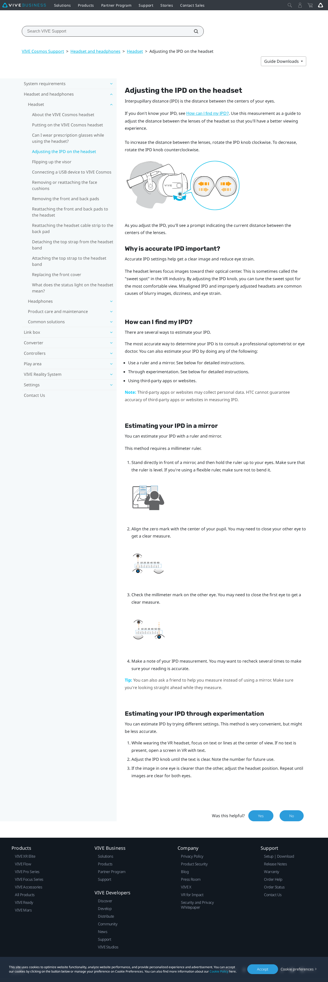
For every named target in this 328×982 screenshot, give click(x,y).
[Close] (290, 5)
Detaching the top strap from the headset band (72, 245)
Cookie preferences (297, 969)
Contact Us (34, 395)
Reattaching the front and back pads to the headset (70, 212)
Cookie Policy (219, 971)
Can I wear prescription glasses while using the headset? (68, 138)
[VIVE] (24, 5)
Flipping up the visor (51, 162)
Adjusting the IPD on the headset (64, 151)
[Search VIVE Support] (193, 31)
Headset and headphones (95, 51)
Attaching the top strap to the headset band (69, 261)
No (291, 815)
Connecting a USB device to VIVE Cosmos (71, 172)
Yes (261, 815)
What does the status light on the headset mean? (72, 288)
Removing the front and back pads (65, 198)
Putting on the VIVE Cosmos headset (67, 125)
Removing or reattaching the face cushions (64, 185)
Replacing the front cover (56, 274)
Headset (135, 51)
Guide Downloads (282, 61)
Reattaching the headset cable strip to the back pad (72, 228)
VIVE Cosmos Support (43, 51)
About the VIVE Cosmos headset (63, 114)
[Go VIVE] (320, 5)
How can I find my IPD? (207, 113)
